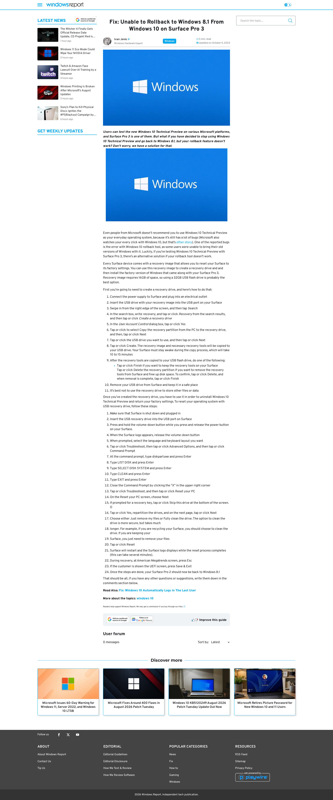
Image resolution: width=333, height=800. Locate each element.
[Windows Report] (64, 5)
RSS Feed (241, 754)
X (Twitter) (68, 734)
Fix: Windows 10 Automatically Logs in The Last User (157, 591)
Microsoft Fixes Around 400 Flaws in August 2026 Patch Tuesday (134, 705)
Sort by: (203, 642)
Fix (171, 761)
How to (173, 768)
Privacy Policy (243, 768)
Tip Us (41, 768)
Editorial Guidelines (115, 754)
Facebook (58, 734)
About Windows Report (51, 754)
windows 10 (145, 599)
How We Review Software (119, 775)
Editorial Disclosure (115, 761)
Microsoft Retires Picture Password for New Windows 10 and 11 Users (264, 705)
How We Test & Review (117, 768)
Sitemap (240, 761)
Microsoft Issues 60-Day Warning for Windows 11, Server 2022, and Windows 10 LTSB (68, 707)
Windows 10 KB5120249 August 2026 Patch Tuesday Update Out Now (199, 705)
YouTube (77, 734)
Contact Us (44, 761)
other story (184, 242)
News (172, 754)
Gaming (174, 775)
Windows (169, 41)
